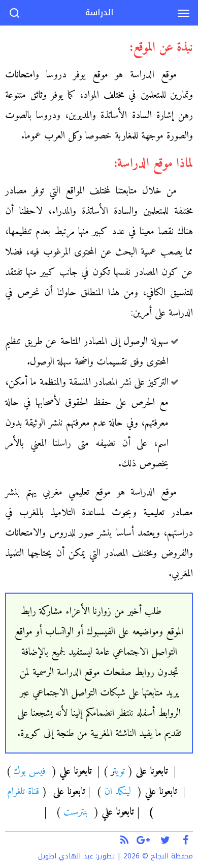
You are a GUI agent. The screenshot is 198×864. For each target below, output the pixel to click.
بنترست (75, 812)
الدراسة (99, 12)
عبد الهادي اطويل (65, 856)
